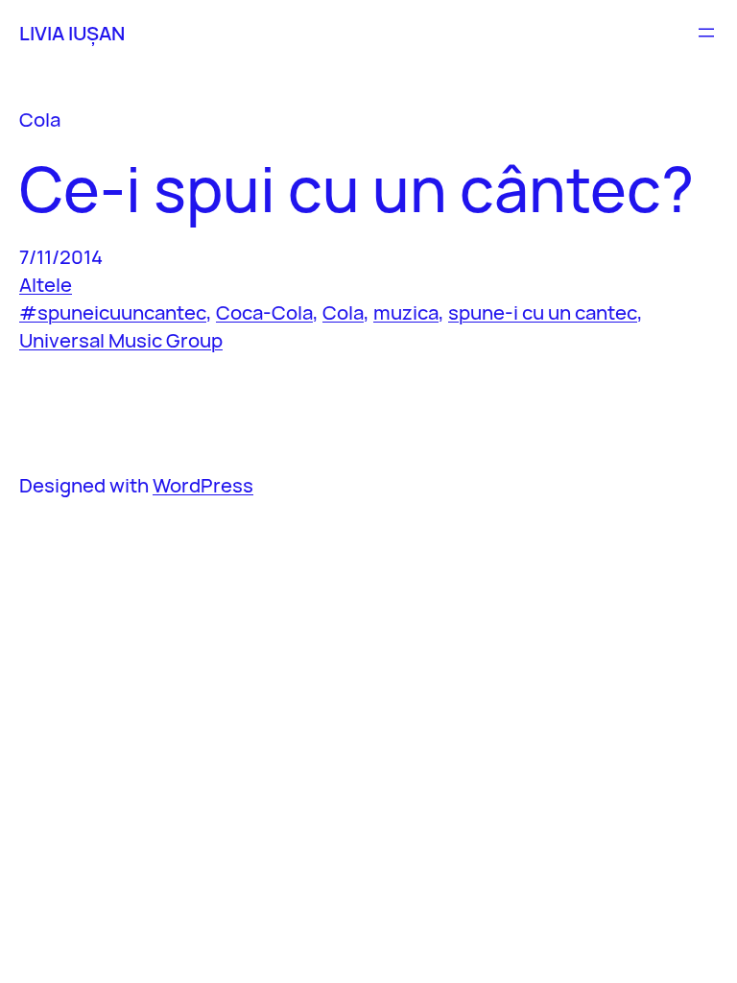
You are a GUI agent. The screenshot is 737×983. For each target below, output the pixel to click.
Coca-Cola (264, 312)
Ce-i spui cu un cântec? (356, 189)
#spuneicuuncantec (112, 312)
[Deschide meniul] (706, 32)
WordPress (203, 484)
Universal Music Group (121, 339)
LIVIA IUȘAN (72, 32)
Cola (343, 312)
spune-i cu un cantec (542, 312)
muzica (406, 312)
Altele (45, 284)
